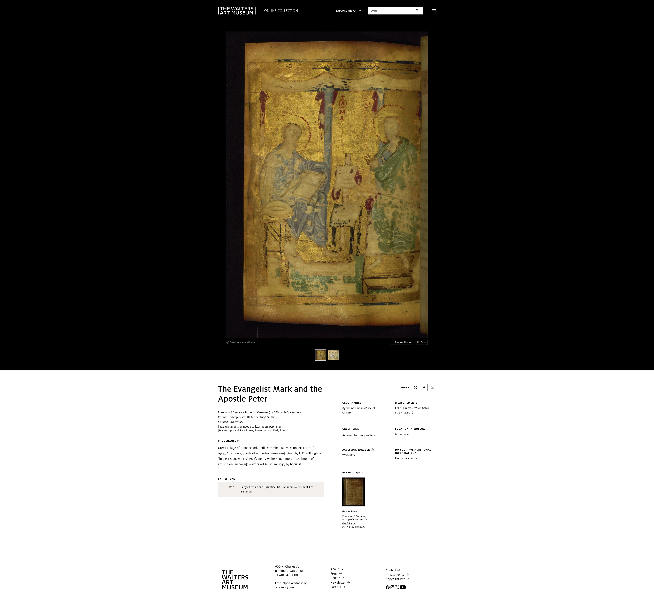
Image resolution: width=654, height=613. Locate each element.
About (334, 569)
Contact (391, 570)
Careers (336, 587)
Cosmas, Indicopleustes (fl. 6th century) (242, 417)
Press (334, 573)
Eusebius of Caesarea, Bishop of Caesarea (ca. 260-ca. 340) (254, 412)
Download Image (403, 342)
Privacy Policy (395, 575)
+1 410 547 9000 (286, 575)
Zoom (423, 342)
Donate (335, 578)
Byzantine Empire (353, 408)
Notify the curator (406, 458)
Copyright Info (396, 579)
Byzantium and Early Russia (271, 430)
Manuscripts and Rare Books (236, 430)
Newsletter (338, 582)
